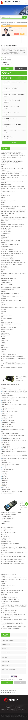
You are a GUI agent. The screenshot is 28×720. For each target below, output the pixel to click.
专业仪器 (19, 22)
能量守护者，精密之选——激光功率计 (12, 100)
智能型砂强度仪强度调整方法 (10, 118)
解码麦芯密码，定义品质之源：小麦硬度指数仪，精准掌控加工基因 (15, 94)
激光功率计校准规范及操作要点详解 (11, 106)
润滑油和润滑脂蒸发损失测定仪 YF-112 (12, 124)
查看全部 (14, 142)
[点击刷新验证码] (14, 677)
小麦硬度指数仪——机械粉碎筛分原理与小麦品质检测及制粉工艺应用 (15, 82)
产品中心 (12, 22)
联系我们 (21, 68)
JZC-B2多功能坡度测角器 (10, 692)
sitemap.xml (13, 716)
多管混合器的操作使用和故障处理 (11, 88)
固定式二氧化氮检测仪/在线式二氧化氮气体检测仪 (14, 130)
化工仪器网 (23, 716)
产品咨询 (7, 68)
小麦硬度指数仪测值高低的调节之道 (11, 112)
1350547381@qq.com (17, 707)
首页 (8, 22)
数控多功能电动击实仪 (8, 136)
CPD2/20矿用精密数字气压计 (11, 690)
